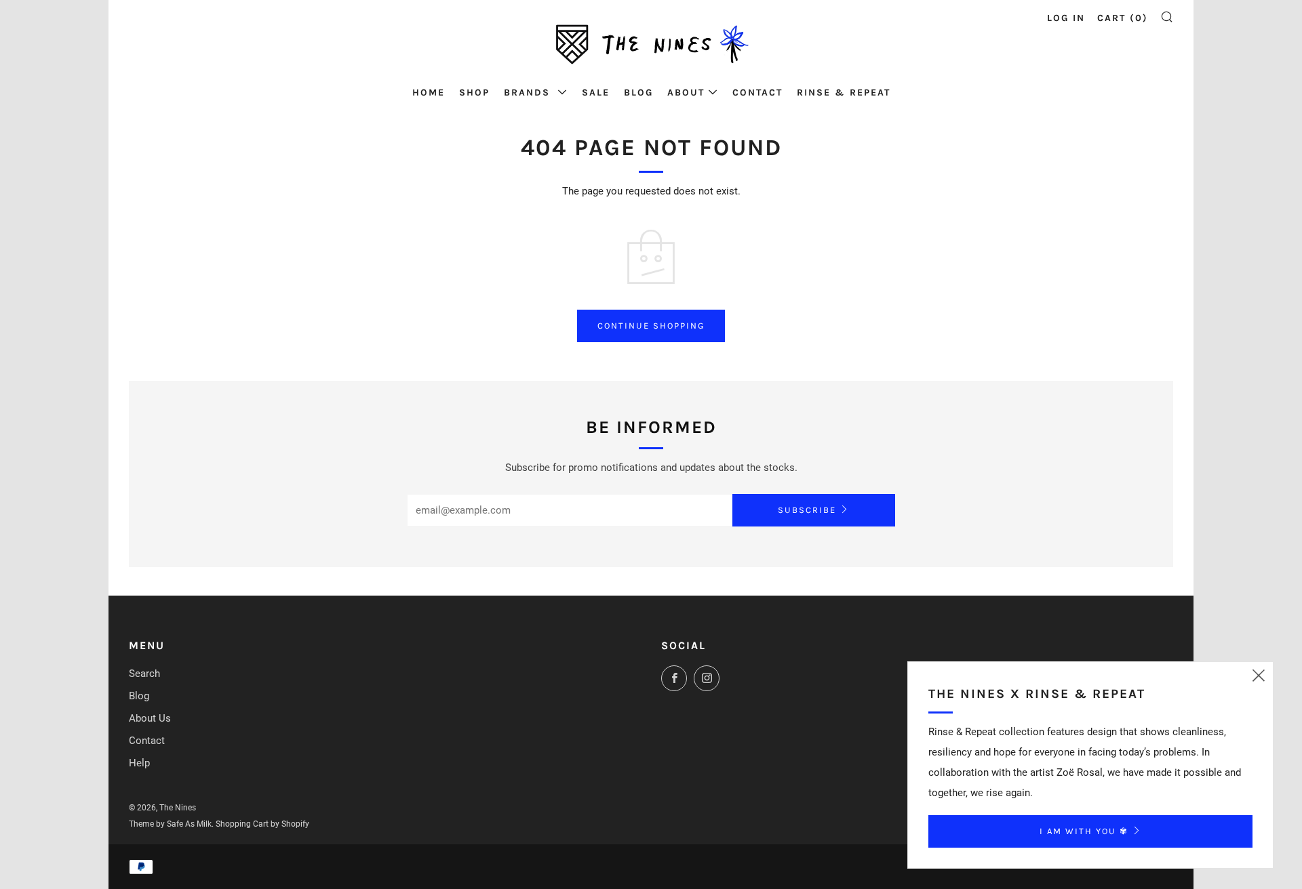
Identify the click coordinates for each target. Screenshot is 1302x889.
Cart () (1122, 18)
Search (144, 673)
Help (139, 763)
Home (428, 92)
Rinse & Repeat (843, 92)
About (686, 92)
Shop (474, 92)
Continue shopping (651, 326)
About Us (150, 718)
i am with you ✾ (1084, 831)
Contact (757, 92)
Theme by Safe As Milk (170, 824)
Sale (596, 92)
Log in (1066, 18)
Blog (638, 92)
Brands (529, 92)
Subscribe (807, 510)
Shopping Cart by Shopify (262, 824)
